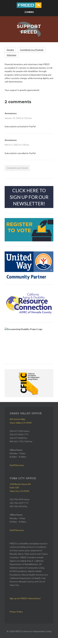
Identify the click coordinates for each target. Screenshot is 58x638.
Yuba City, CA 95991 (19, 491)
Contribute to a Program (31, 49)
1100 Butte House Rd (20, 484)
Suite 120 (14, 487)
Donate (10, 49)
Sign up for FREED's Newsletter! (25, 598)
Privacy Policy (16, 611)
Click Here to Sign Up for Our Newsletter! (29, 197)
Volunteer (11, 55)
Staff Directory (17, 465)
